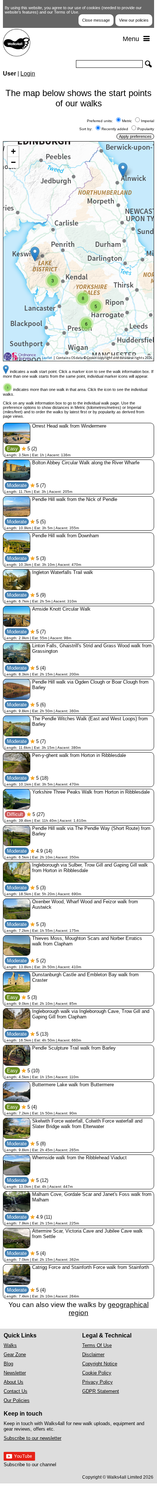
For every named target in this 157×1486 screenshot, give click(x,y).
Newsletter (15, 1373)
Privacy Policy (97, 1382)
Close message (96, 20)
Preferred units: (101, 121)
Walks (10, 1345)
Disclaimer (93, 1354)
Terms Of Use (97, 1345)
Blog (8, 1363)
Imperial (147, 121)
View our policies (134, 20)
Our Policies (17, 1400)
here (63, 184)
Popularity (145, 129)
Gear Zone (15, 1354)
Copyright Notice (99, 1363)
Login (27, 73)
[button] (122, 169)
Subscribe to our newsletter (32, 1438)
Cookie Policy (96, 1373)
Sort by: (87, 129)
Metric (127, 121)
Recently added (115, 129)
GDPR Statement (100, 1391)
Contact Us (15, 1391)
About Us (13, 1382)
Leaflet (47, 357)
